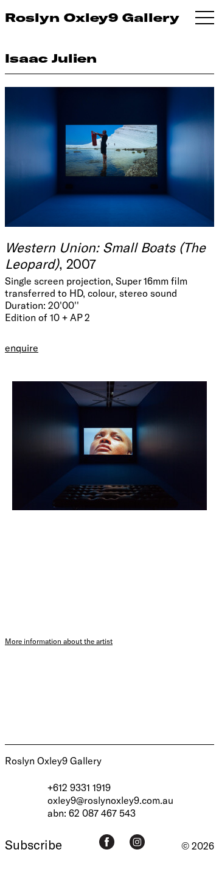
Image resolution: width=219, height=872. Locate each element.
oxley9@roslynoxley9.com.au (110, 800)
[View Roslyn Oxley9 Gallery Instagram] (137, 842)
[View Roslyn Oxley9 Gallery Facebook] (106, 842)
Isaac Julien (51, 58)
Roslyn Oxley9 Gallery (53, 760)
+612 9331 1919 (79, 787)
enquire (21, 347)
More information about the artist (59, 641)
